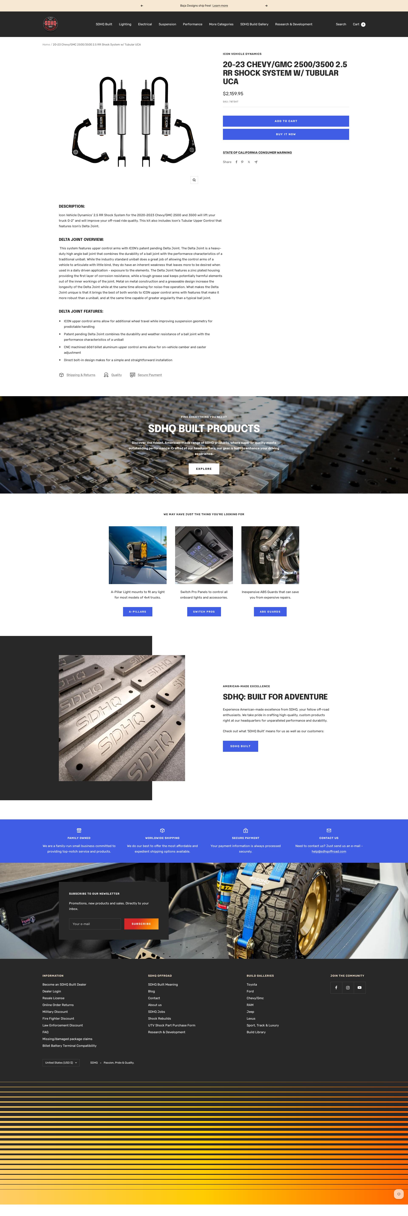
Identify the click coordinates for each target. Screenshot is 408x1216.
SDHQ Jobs (156, 1012)
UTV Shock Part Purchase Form (171, 1025)
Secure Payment (150, 375)
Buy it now (286, 134)
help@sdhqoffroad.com (329, 851)
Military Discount (55, 1012)
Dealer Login (51, 991)
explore (204, 468)
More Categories (221, 24)
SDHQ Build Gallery (254, 24)
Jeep (250, 1012)
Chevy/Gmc (255, 998)
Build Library (256, 1032)
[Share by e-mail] (256, 162)
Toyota (252, 984)
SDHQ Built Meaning (163, 984)
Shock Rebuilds (159, 1018)
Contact (154, 998)
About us (155, 1005)
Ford (250, 991)
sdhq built (240, 746)
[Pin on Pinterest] (242, 161)
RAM (250, 1005)
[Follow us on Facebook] (336, 987)
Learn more (220, 5)
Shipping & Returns (81, 375)
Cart (358, 24)
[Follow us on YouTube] (360, 987)
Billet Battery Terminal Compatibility (69, 1046)
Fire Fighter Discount (58, 1018)
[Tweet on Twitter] (249, 161)
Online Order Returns (58, 1005)
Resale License (53, 998)
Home (46, 44)
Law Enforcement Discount (62, 1025)
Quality (116, 375)
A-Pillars (137, 611)
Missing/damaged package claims (67, 1039)
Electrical (145, 24)
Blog (151, 991)
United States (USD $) (59, 1062)
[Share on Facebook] (236, 161)
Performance (192, 24)
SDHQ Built (104, 24)
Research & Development (293, 24)
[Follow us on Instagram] (348, 987)
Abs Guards (270, 611)
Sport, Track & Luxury (263, 1025)
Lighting (125, 24)
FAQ (45, 1032)
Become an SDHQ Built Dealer (64, 984)
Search (341, 24)
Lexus (251, 1018)
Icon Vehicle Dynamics (242, 53)
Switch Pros (204, 611)
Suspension (167, 24)
